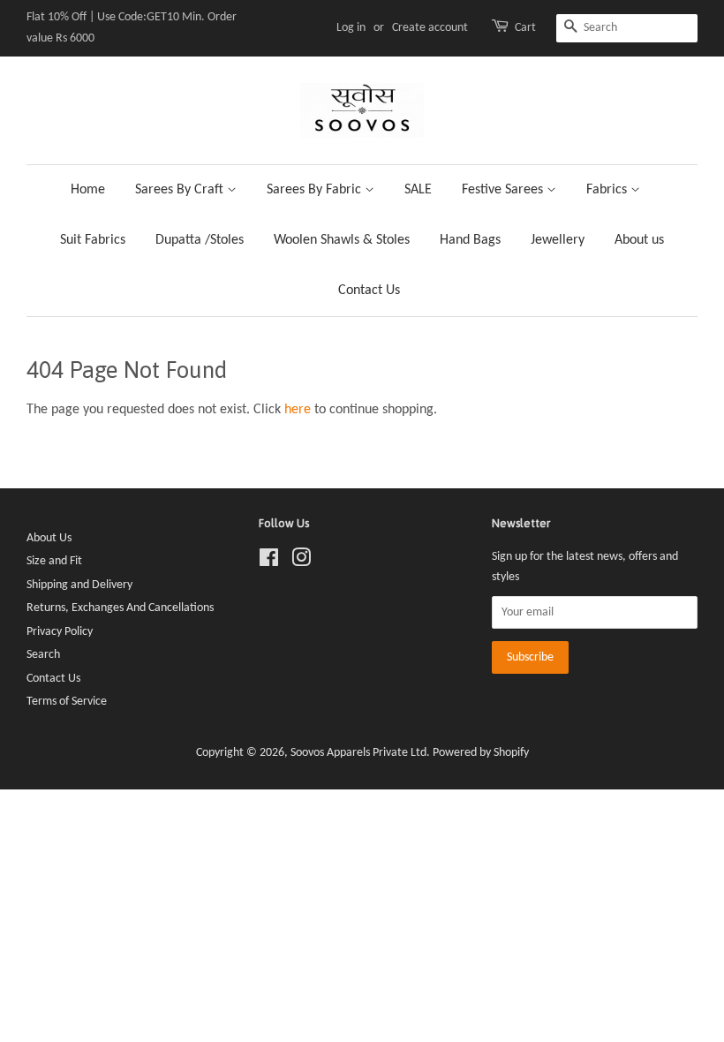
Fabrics (608, 190)
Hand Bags (470, 240)
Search (43, 655)
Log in (351, 27)
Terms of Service (66, 701)
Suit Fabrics (92, 240)
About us (639, 240)
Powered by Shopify (481, 753)
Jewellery (557, 240)
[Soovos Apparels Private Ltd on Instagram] (301, 562)
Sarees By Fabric (316, 190)
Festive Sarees (504, 190)
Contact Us (369, 290)
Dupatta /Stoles (199, 240)
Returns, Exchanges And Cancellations (120, 608)
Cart (525, 27)
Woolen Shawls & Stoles (342, 240)
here (297, 410)
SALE (418, 190)
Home (88, 190)
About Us (49, 538)
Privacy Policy (59, 632)
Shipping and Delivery (79, 585)
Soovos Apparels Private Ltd (358, 753)
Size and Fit (54, 561)
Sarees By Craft (181, 190)
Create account (430, 27)
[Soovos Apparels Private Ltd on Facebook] (269, 562)
